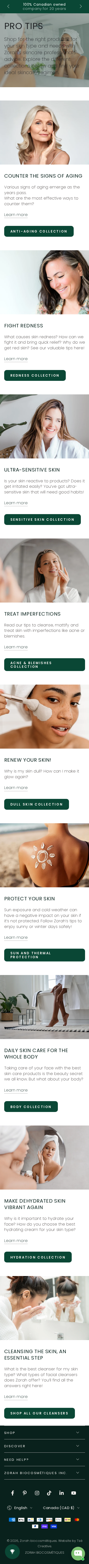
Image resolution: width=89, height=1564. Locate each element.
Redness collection (35, 375)
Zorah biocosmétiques (38, 1540)
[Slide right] (80, 6)
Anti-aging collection (38, 231)
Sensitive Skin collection (42, 519)
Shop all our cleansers (39, 1413)
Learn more (16, 215)
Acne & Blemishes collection (31, 665)
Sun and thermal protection (31, 955)
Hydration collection (38, 1257)
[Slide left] (8, 6)
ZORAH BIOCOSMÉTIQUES (44, 1552)
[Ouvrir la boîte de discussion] (78, 1554)
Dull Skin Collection (36, 804)
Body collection (31, 1107)
